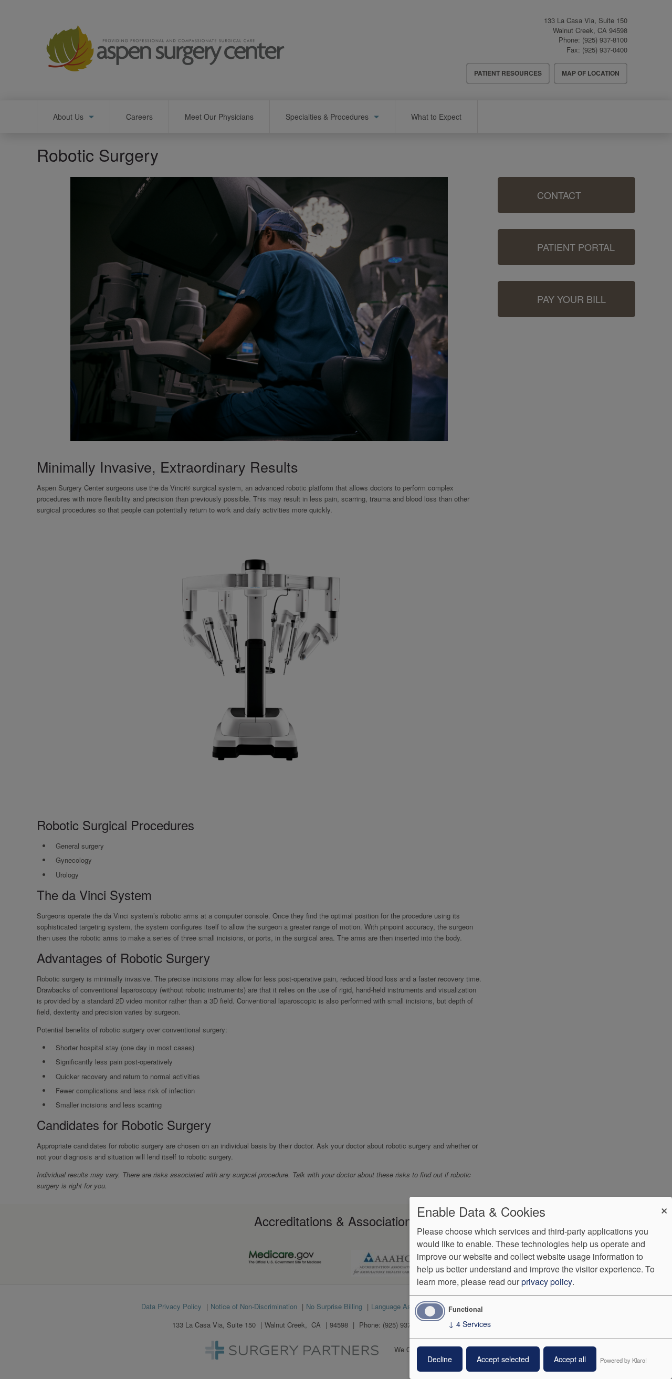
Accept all (570, 1359)
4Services (469, 1324)
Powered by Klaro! (623, 1360)
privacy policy (546, 1282)
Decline (439, 1359)
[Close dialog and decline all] (664, 1203)
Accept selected (503, 1359)
